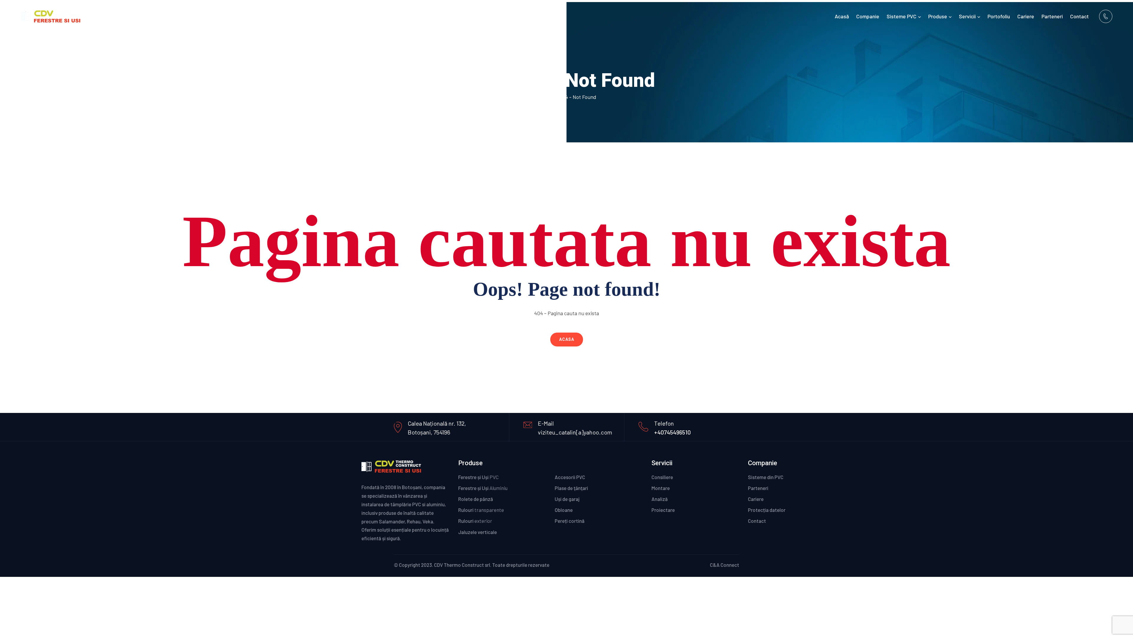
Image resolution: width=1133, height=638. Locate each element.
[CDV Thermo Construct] (50, 15)
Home (544, 97)
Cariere (1025, 16)
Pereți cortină (577, 521)
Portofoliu (999, 16)
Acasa (566, 339)
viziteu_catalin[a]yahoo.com (575, 432)
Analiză (659, 499)
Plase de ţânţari (571, 488)
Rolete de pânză (475, 499)
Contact (1079, 16)
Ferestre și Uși (478, 477)
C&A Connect (724, 565)
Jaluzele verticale (477, 532)
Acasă (842, 16)
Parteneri (1052, 16)
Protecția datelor (766, 510)
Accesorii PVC (573, 477)
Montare (660, 488)
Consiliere (662, 477)
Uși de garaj (570, 499)
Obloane (572, 510)
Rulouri (481, 510)
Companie (867, 16)
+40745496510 (672, 432)
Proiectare (663, 510)
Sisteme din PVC (765, 477)
